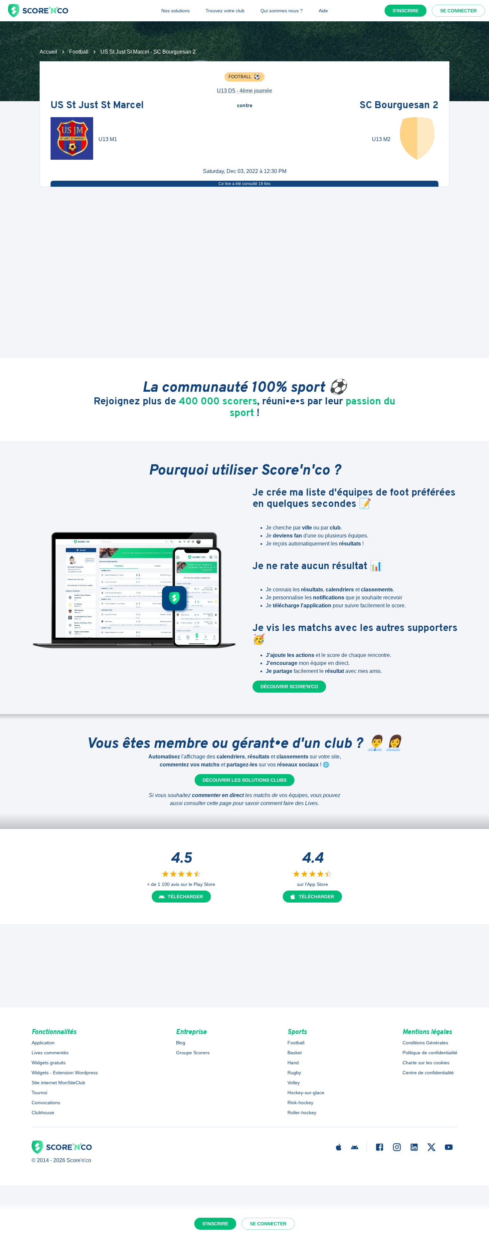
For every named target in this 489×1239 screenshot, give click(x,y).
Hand (293, 1062)
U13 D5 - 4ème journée (244, 91)
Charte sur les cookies (426, 1062)
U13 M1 (107, 139)
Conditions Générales (425, 1042)
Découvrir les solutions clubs (244, 780)
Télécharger (185, 896)
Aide (323, 10)
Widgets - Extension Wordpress (65, 1072)
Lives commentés (50, 1052)
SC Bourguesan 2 (399, 106)
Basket (294, 1052)
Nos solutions (175, 10)
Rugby (294, 1072)
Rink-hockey (300, 1102)
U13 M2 (381, 139)
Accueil (48, 52)
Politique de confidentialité (430, 1052)
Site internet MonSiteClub (58, 1082)
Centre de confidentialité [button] (428, 1072)
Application (43, 1042)
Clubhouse (43, 1112)
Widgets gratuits (49, 1062)
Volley (293, 1082)
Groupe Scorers (193, 1052)
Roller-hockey (301, 1112)
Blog (180, 1042)
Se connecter (458, 10)
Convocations (46, 1102)
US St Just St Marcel (97, 106)
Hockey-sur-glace (305, 1092)
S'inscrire (405, 10)
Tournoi (39, 1092)
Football (78, 52)
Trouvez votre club (225, 10)
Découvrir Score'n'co (289, 686)
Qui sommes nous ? (281, 10)
